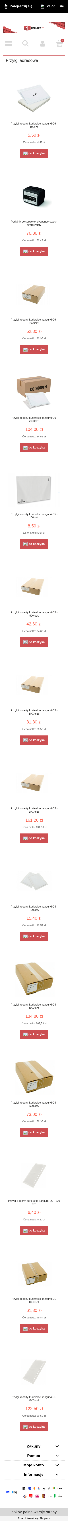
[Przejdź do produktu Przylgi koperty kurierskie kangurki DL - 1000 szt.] (34, 1273)
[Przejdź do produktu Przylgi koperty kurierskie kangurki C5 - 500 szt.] (34, 587)
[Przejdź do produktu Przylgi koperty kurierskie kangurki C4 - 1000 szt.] (34, 979)
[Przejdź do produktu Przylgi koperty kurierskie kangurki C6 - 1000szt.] (34, 294)
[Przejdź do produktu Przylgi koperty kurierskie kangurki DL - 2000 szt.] (34, 1371)
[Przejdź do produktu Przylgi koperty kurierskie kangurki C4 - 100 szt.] (34, 881)
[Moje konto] (42, 44)
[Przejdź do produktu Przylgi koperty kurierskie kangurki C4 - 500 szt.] (34, 1077)
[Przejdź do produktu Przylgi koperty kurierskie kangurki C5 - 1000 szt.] (34, 685)
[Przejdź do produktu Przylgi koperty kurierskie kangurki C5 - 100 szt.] (34, 490)
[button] (8, 44)
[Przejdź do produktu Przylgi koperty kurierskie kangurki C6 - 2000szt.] (34, 392)
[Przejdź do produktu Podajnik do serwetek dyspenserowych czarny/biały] (34, 196)
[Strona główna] (34, 26)
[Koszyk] (59, 43)
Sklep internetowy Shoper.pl (34, 1518)
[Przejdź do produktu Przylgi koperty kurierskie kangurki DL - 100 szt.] (34, 1175)
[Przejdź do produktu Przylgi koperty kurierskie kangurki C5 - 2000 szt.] (34, 783)
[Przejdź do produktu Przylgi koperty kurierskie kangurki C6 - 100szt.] (34, 98)
